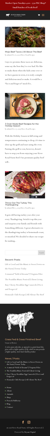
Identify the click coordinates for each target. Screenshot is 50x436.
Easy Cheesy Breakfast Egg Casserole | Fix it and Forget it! (25, 375)
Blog (8, 404)
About (9, 391)
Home (9, 387)
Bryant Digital (29, 432)
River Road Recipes (28, 55)
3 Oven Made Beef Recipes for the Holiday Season (22, 125)
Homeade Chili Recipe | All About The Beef (24, 294)
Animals (10, 394)
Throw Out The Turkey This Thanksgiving (18, 204)
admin (9, 55)
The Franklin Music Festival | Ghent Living (24, 279)
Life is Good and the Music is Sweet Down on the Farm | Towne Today (24, 363)
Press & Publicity (13, 400)
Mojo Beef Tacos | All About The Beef (23, 52)
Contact (10, 407)
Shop (9, 397)
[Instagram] (28, 422)
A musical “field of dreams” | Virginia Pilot (23, 274)
